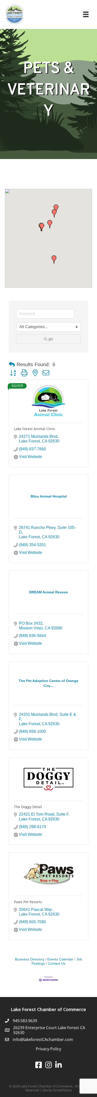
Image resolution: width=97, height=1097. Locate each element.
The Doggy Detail (28, 806)
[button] (41, 227)
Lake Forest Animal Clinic (34, 428)
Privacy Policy (48, 1049)
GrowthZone (62, 1090)
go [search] (50, 339)
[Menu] (86, 14)
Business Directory (29, 959)
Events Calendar (60, 959)
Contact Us (56, 963)
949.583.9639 (25, 1020)
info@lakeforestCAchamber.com (43, 1039)
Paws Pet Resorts (28, 901)
